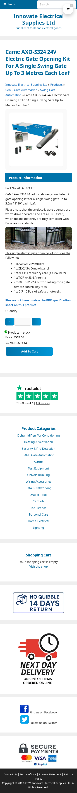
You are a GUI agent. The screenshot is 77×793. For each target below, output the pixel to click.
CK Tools (38, 501)
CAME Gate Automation (21, 90)
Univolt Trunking (38, 475)
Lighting (38, 528)
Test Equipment (38, 468)
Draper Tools (38, 495)
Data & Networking (38, 488)
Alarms (38, 462)
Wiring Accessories (38, 482)
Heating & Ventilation (38, 442)
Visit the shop (38, 567)
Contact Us (10, 774)
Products (56, 85)
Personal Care (38, 514)
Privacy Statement (50, 774)
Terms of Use (28, 774)
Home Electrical (38, 521)
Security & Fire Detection (38, 449)
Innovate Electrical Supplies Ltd (38, 19)
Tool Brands (38, 508)
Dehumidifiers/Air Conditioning (38, 435)
